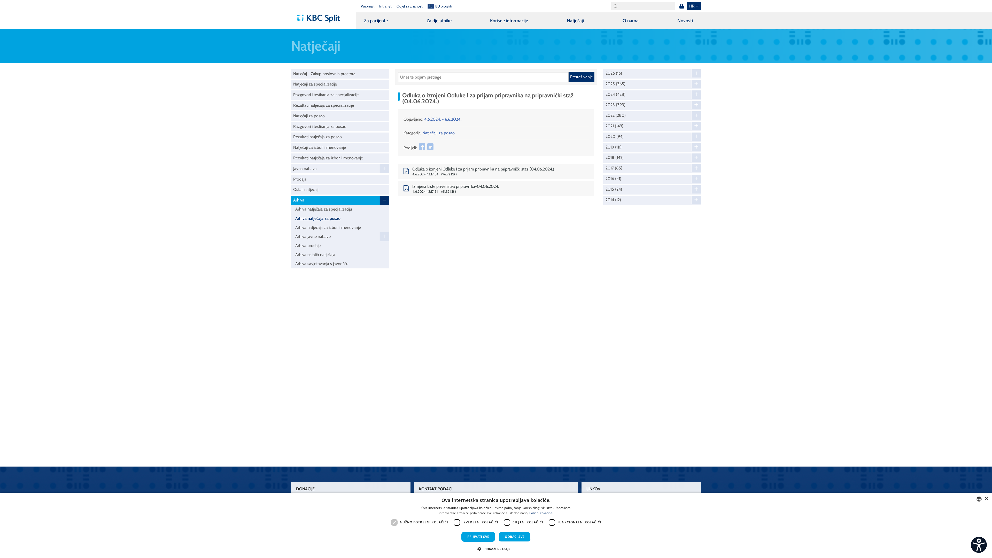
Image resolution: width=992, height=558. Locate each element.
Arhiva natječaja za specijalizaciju (323, 209)
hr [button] (692, 6)
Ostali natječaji (305, 189)
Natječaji (575, 21)
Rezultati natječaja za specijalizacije (323, 105)
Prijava (681, 6)
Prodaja (299, 179)
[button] (495, 549)
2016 (613, 179)
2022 (616, 115)
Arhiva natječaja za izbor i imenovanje (328, 227)
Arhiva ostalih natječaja (315, 254)
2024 (615, 94)
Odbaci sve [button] (514, 536)
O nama (631, 21)
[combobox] (979, 499)
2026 (614, 73)
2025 (615, 84)
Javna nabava (305, 168)
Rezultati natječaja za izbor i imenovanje (328, 158)
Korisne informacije (509, 21)
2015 (614, 189)
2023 (615, 105)
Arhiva (298, 200)
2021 (614, 126)
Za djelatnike (439, 21)
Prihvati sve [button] (478, 536)
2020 (615, 137)
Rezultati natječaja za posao (317, 136)
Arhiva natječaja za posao (317, 218)
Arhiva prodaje (308, 245)
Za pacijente (376, 21)
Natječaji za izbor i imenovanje (319, 147)
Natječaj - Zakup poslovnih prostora (324, 73)
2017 (614, 168)
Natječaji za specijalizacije (315, 84)
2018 (615, 158)
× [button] (986, 499)
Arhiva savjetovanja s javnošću (321, 263)
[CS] (979, 545)
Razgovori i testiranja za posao (319, 126)
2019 (614, 147)
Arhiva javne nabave (313, 236)
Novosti (685, 21)
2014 (613, 200)
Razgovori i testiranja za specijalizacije (326, 94)
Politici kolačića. (541, 513)
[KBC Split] (321, 18)
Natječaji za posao (309, 115)
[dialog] (496, 525)
